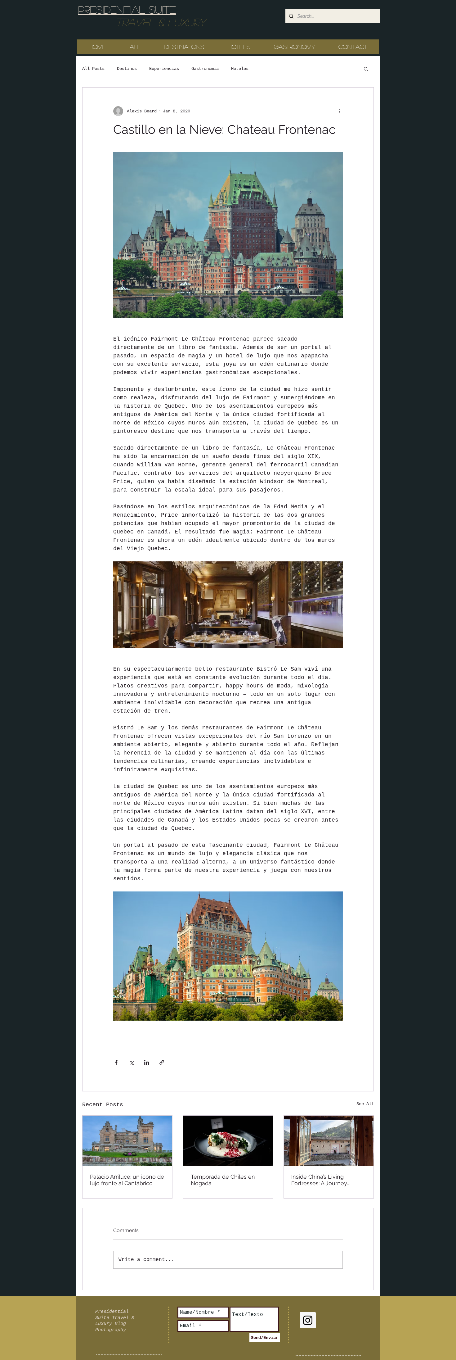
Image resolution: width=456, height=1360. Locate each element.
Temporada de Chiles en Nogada (223, 1179)
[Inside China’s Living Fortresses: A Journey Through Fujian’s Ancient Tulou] (328, 1141)
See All (365, 1103)
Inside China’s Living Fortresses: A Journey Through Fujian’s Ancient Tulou (323, 1179)
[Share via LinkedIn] (147, 1062)
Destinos (127, 68)
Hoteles (239, 68)
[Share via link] (162, 1062)
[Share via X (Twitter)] (131, 1062)
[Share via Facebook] (116, 1062)
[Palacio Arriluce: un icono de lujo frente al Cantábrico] (127, 1141)
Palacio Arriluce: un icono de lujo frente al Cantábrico (127, 1179)
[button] (366, 68)
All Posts (93, 68)
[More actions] (339, 111)
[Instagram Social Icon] (308, 1320)
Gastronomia (205, 68)
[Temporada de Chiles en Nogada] (228, 1141)
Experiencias (164, 68)
